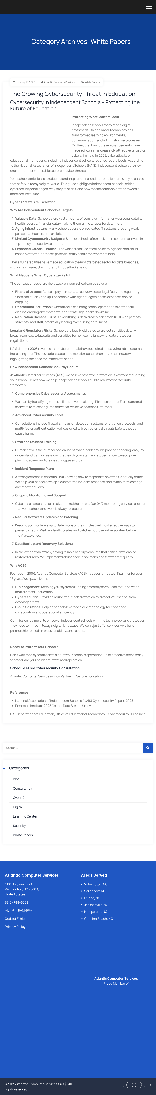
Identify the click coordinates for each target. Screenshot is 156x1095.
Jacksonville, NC (96, 905)
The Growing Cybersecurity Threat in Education (72, 93)
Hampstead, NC (95, 911)
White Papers (92, 82)
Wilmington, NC (95, 884)
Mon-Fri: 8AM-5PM (18, 910)
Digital (18, 807)
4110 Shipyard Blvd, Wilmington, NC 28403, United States (22, 889)
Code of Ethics (15, 918)
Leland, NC (92, 898)
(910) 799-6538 (16, 902)
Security (19, 825)
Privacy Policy (15, 926)
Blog (16, 779)
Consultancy (22, 788)
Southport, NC (94, 891)
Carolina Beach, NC (98, 918)
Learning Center (25, 816)
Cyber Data (21, 797)
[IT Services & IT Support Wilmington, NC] (36, 7)
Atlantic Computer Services (59, 82)
